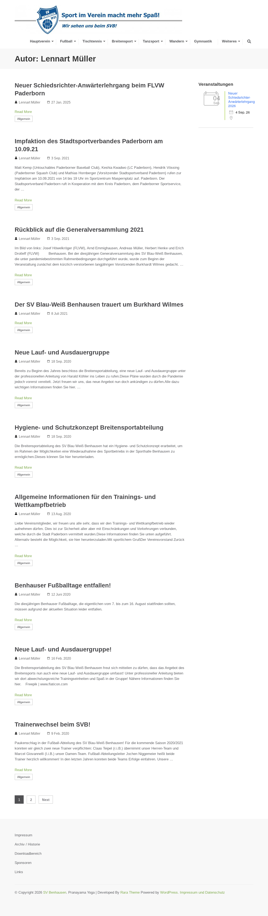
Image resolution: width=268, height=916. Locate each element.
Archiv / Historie (27, 844)
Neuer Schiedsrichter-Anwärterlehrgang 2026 (241, 99)
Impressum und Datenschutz (202, 892)
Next (45, 800)
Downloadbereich (28, 854)
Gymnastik (203, 41)
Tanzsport (151, 41)
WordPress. (170, 892)
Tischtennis (92, 41)
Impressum (23, 835)
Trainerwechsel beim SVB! (52, 724)
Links (19, 872)
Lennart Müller (29, 102)
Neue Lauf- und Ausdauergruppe (62, 352)
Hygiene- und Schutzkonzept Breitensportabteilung (89, 427)
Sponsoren (23, 863)
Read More (23, 112)
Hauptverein (40, 41)
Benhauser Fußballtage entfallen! (63, 585)
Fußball (66, 41)
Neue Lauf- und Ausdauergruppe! (63, 649)
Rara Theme (130, 892)
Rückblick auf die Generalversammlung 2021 (79, 229)
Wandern (176, 41)
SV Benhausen (54, 892)
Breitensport (122, 41)
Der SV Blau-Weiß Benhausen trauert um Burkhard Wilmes (99, 304)
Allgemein (23, 118)
